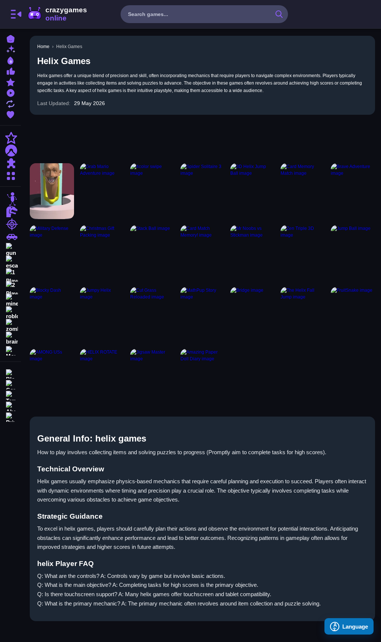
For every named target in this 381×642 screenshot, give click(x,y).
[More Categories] (10, 175)
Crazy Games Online (57, 14)
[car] (10, 237)
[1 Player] (10, 275)
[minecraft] (10, 300)
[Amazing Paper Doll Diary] (202, 377)
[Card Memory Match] (303, 191)
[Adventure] (10, 150)
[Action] (10, 138)
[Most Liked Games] (10, 70)
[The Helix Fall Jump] (303, 315)
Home (43, 46)
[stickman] (10, 199)
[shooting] (10, 224)
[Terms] (10, 394)
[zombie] (10, 325)
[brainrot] (10, 338)
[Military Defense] (52, 253)
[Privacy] (10, 416)
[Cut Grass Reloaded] (152, 315)
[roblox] (10, 313)
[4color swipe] (152, 191)
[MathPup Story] (202, 315)
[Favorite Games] (10, 113)
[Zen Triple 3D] (303, 253)
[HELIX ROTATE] (102, 377)
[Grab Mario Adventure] (102, 191)
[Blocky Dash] (52, 315)
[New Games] (10, 49)
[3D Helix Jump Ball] (252, 191)
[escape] (10, 262)
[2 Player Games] (10, 287)
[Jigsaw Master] (152, 377)
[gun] (10, 249)
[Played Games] (10, 92)
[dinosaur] (10, 211)
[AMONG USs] (52, 377)
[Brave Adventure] (353, 191)
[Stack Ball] (152, 253)
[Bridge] (252, 315)
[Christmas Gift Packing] (102, 253)
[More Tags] (10, 350)
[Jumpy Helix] (102, 315)
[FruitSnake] (353, 315)
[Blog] (10, 373)
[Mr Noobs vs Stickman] (252, 253)
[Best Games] (10, 59)
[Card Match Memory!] (202, 253)
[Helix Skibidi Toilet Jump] (52, 191)
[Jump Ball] (353, 253)
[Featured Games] (10, 81)
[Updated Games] (10, 103)
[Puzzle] (10, 163)
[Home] (10, 38)
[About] (10, 405)
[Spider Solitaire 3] (202, 191)
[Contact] (10, 384)
